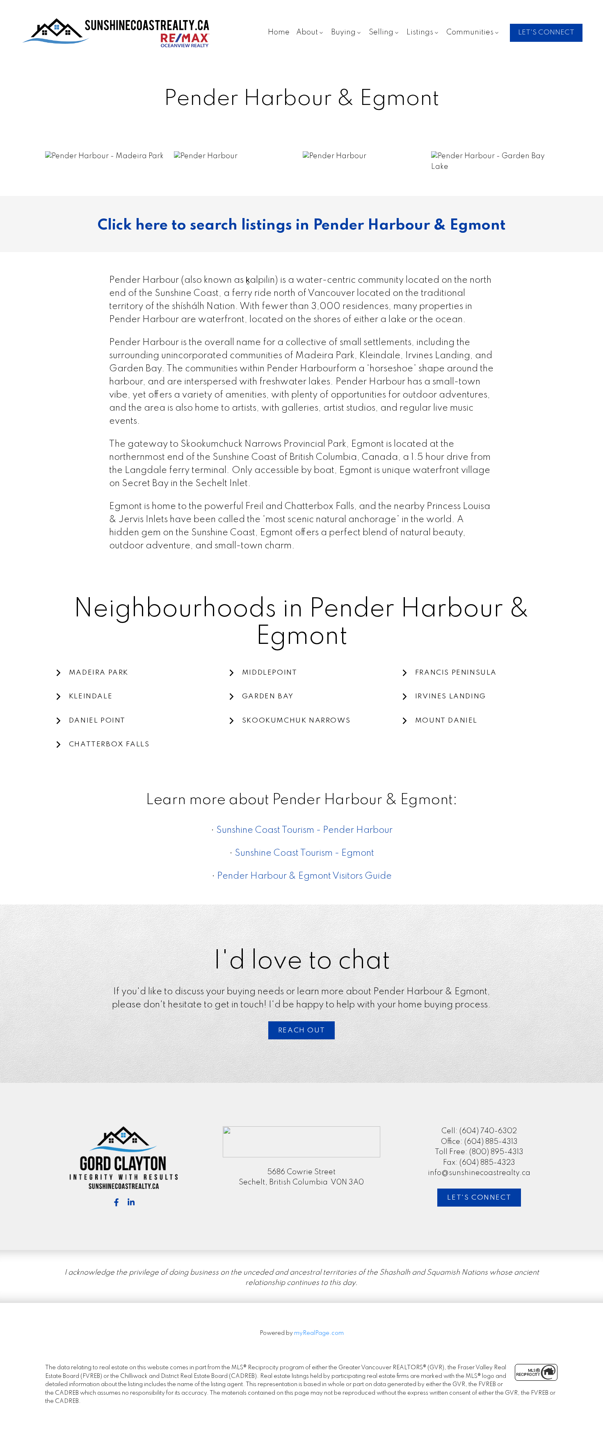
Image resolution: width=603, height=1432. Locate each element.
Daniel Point (97, 720)
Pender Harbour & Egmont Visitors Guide (304, 876)
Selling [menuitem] (381, 32)
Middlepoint (269, 672)
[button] (546, 33)
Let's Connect (479, 1197)
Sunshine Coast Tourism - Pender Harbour (304, 830)
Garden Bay (268, 696)
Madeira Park (98, 672)
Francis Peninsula (456, 672)
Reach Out (301, 1030)
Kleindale (90, 696)
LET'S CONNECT (546, 32)
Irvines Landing (450, 696)
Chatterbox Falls (109, 744)
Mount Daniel (446, 720)
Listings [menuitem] (420, 32)
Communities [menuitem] (469, 32)
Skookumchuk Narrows (296, 720)
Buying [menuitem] (343, 32)
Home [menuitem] (279, 32)
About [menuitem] (307, 32)
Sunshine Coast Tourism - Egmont (304, 853)
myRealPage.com (319, 1333)
